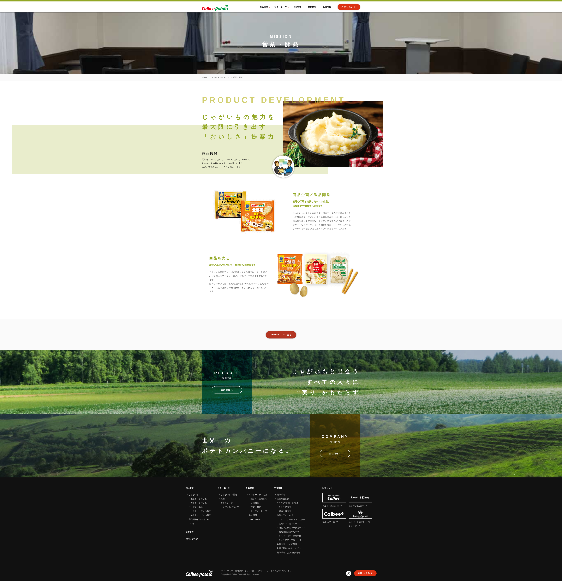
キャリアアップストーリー (291, 540)
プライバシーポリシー (255, 571)
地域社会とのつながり (289, 532)
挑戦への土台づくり (288, 523)
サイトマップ (227, 571)
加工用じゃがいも (199, 499)
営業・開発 (256, 507)
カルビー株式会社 (330, 506)
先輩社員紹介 (283, 499)
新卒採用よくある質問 (287, 544)
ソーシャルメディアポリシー (280, 571)
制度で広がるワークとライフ (292, 527)
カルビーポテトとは (258, 494)
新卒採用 (281, 494)
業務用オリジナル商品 (201, 515)
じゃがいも (194, 494)
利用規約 (239, 571)
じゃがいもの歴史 (229, 494)
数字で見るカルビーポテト (289, 548)
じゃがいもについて (230, 507)
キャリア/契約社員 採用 (287, 503)
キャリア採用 (285, 507)
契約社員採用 (285, 511)
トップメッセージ (259, 511)
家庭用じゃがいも (199, 503)
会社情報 (253, 515)
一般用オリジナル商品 (201, 511)
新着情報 (190, 532)
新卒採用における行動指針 (289, 552)
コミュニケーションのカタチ (292, 519)
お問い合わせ (192, 539)
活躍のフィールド (285, 515)
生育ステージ (227, 503)
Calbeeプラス (328, 522)
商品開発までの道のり (199, 519)
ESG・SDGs (254, 519)
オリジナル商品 (196, 507)
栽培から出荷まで (259, 499)
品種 (223, 499)
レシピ (192, 523)
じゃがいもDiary (356, 506)
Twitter (348, 573)
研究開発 (255, 503)
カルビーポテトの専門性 (290, 536)
